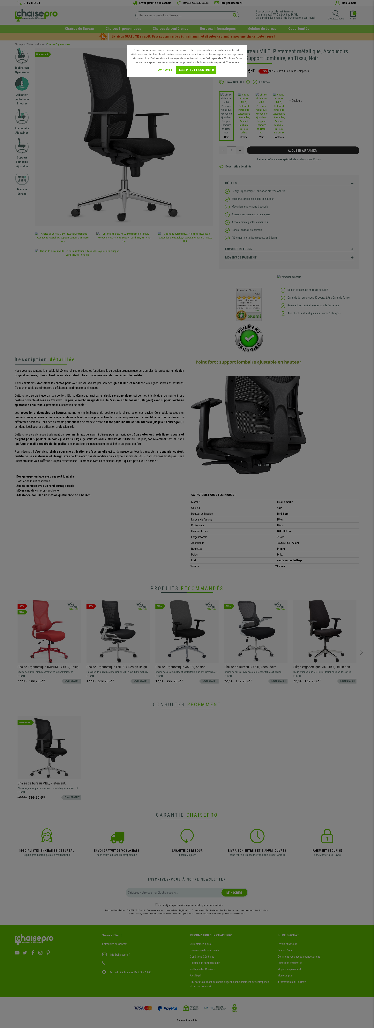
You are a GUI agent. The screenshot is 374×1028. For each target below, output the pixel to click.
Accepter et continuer (196, 70)
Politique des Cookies (220, 58)
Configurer (165, 69)
